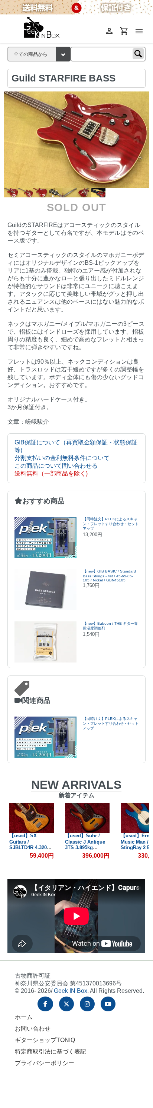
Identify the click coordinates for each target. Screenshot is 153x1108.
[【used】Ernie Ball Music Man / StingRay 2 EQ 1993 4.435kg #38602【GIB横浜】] (87, 818)
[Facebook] (45, 1004)
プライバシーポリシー (44, 1063)
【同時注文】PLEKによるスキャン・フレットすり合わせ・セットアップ (111, 524)
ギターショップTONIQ (45, 1040)
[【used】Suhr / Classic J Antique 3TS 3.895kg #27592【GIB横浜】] (31, 818)
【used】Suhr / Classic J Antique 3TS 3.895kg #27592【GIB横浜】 (31, 844)
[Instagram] (87, 1004)
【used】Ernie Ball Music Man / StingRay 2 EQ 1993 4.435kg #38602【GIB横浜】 (86, 847)
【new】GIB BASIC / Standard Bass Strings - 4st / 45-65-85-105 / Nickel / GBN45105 (109, 575)
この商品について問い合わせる (56, 466)
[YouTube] (108, 1004)
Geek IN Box (70, 991)
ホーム (24, 1017)
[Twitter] (66, 1004)
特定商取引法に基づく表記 (50, 1051)
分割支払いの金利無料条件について (62, 458)
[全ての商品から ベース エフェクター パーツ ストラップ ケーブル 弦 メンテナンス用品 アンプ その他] (39, 54)
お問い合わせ (33, 1028)
